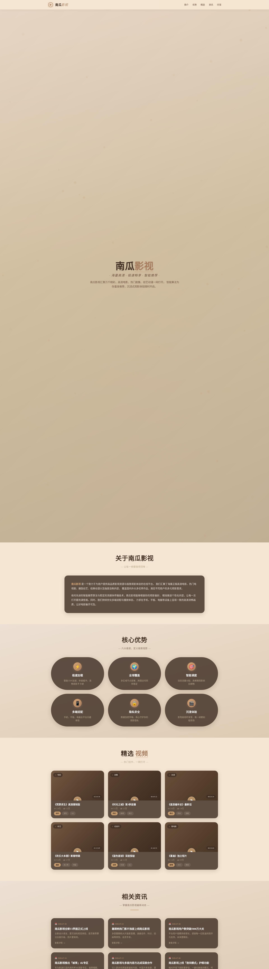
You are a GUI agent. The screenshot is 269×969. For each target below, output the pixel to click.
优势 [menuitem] (195, 4)
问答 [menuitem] (219, 4)
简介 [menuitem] (186, 4)
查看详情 (59, 943)
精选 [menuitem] (203, 4)
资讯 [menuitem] (211, 4)
